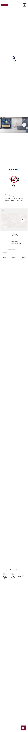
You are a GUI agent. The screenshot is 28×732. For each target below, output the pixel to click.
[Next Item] (24, 125)
